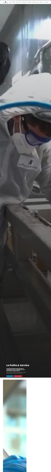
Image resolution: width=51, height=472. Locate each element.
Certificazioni (24, 2)
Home (10, 2)
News (38, 2)
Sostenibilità (29, 2)
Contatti (40, 2)
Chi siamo (13, 2)
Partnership (34, 2)
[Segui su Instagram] (45, 2)
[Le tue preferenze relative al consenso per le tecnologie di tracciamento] (1, 470)
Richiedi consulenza (17, 376)
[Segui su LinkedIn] (47, 2)
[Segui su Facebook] (44, 2)
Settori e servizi (18, 2)
